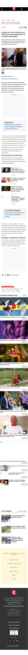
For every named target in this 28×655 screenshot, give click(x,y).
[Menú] (2, 9)
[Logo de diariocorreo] (14, 9)
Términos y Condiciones (14, 622)
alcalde (10, 288)
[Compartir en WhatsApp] (25, 27)
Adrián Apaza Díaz (7, 76)
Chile (21, 288)
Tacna (3, 27)
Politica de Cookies (14, 628)
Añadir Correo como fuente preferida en (10, 22)
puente (12, 290)
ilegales (3, 290)
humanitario (17, 290)
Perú (7, 288)
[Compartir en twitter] (23, 27)
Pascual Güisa (16, 288)
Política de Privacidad (14, 625)
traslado (8, 290)
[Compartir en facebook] (20, 27)
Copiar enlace (15, 275)
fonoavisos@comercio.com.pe (16, 606)
